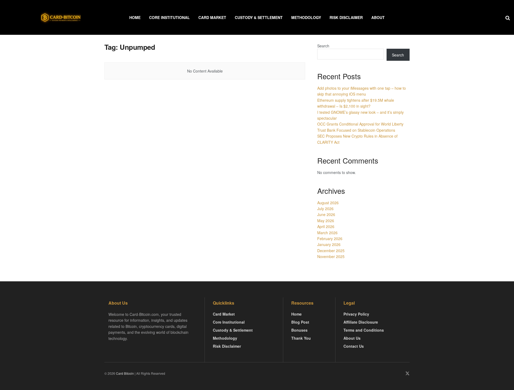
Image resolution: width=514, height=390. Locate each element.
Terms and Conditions (363, 330)
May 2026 (325, 220)
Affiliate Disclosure (360, 322)
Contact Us (353, 346)
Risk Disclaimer (346, 17)
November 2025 (331, 256)
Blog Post (300, 322)
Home (135, 17)
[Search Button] (507, 17)
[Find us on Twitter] (407, 373)
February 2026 (329, 238)
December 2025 (331, 250)
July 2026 (325, 208)
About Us (352, 338)
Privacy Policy (356, 314)
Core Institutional (169, 17)
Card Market (212, 17)
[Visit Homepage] (61, 17)
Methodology (306, 17)
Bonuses (299, 330)
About (378, 17)
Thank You (301, 338)
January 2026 (329, 244)
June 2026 (326, 214)
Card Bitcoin (124, 373)
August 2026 (328, 202)
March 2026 (327, 232)
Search (323, 45)
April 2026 (325, 226)
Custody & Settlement (259, 17)
